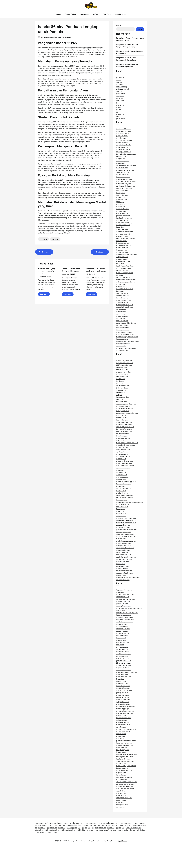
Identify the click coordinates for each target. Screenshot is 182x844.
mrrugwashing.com (123, 504)
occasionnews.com (123, 566)
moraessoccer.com (123, 225)
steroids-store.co (122, 259)
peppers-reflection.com (124, 573)
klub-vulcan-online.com (124, 713)
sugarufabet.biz (121, 773)
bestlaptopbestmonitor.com (126, 266)
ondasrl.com (120, 736)
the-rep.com (120, 193)
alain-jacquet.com (122, 411)
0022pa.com (120, 202)
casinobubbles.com (123, 629)
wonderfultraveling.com (124, 232)
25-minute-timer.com (123, 663)
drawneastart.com (122, 695)
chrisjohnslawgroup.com (125, 711)
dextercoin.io (121, 346)
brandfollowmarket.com (124, 543)
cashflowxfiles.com (123, 468)
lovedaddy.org (121, 500)
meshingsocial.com (123, 477)
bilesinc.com (120, 206)
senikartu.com (121, 390)
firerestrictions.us (122, 243)
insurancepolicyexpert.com (126, 181)
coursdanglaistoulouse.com (126, 140)
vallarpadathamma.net (124, 431)
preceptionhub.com (123, 601)
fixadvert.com (121, 156)
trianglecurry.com (122, 750)
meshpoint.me (121, 415)
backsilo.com (121, 514)
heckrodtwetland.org (123, 277)
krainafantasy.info (122, 386)
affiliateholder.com (122, 580)
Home (58, 14)
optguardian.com (122, 636)
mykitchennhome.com (124, 300)
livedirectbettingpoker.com (125, 495)
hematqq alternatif (116, 830)
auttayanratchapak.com (124, 422)
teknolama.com (121, 436)
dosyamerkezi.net (122, 175)
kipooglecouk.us (122, 298)
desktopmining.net (122, 328)
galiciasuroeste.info (123, 216)
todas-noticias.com (123, 388)
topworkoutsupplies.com (125, 620)
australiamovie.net (122, 133)
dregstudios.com (122, 220)
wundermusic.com (122, 658)
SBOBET (96, 14)
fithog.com (120, 264)
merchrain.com (121, 793)
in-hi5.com (120, 383)
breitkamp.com (121, 715)
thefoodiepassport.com (124, 305)
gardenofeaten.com (123, 456)
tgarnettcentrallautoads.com (126, 154)
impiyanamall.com (122, 633)
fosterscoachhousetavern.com (127, 443)
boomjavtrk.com (122, 805)
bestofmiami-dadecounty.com (127, 613)
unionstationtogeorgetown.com (127, 672)
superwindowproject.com (125, 307)
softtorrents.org (121, 720)
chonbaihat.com (122, 252)
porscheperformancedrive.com (127, 729)
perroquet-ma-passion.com (126, 784)
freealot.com (120, 679)
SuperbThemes (122, 841)
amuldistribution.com (123, 654)
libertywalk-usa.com (123, 131)
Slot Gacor (107, 14)
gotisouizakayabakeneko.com (127, 413)
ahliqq (118, 107)
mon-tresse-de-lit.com (124, 770)
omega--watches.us (123, 149)
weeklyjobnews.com (123, 545)
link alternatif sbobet (55, 830)
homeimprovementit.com (125, 594)
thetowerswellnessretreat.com (127, 754)
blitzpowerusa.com (123, 454)
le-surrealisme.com (123, 177)
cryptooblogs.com (122, 647)
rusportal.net (120, 392)
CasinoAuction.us (122, 296)
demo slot (119, 98)
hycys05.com (121, 459)
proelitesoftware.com (123, 704)
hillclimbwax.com (122, 561)
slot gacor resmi (117, 825)
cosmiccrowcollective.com (125, 408)
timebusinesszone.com (124, 571)
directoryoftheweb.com (124, 372)
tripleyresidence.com (123, 718)
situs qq (119, 82)
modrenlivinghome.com (124, 786)
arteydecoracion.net (123, 261)
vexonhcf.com (121, 163)
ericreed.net (120, 284)
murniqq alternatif (102, 830)
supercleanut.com (122, 683)
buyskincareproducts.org (125, 334)
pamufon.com (121, 727)
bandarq (142, 823)
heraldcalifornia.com (123, 688)
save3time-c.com (122, 161)
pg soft (135, 823)
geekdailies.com (122, 791)
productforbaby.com (123, 438)
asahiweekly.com (122, 681)
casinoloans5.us (122, 293)
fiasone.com (120, 486)
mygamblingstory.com (124, 360)
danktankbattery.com (123, 488)
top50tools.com (122, 190)
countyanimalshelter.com (125, 548)
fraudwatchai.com (122, 642)
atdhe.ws (119, 275)
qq (117, 112)
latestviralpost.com (123, 450)
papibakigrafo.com (123, 309)
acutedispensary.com (123, 532)
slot (64, 825)
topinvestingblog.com (124, 188)
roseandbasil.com (122, 270)
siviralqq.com (121, 516)
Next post (99, 252)
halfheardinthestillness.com (126, 280)
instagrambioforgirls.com (125, 466)
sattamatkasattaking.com (125, 761)
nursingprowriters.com (124, 527)
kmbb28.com (121, 795)
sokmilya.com (121, 800)
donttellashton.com (123, 374)
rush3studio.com (122, 376)
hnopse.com (120, 564)
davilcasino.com (122, 640)
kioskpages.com (122, 747)
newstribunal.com (122, 597)
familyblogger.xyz (122, 709)
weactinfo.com (121, 475)
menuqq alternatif (41, 823)
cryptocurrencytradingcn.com (126, 536)
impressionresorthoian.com (126, 518)
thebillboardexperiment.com (126, 766)
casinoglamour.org (123, 344)
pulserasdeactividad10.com (126, 323)
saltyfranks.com (122, 195)
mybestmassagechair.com (125, 282)
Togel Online (120, 14)
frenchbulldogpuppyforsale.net (127, 337)
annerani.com (121, 197)
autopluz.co (120, 159)
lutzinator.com (121, 734)
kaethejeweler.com (123, 759)
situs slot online (131, 828)
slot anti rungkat (41, 825)
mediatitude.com (122, 168)
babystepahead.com (123, 555)
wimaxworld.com (122, 236)
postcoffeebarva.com (124, 424)
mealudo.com (121, 491)
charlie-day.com (122, 493)
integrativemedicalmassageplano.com (129, 502)
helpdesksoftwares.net (124, 590)
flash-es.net (120, 509)
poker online (120, 94)
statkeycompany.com (123, 184)
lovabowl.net (120, 592)
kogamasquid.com (122, 339)
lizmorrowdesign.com (124, 743)
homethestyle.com (122, 652)
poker (60, 823)
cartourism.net (121, 318)
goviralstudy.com (122, 316)
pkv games (120, 78)
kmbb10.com (120, 470)
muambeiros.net (122, 248)
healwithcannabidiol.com (125, 745)
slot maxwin (83, 825)
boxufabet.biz (121, 775)
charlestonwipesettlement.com (127, 541)
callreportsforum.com (124, 798)
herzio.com (120, 381)
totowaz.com (121, 539)
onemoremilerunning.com (125, 461)
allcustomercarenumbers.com (126, 706)
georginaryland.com (123, 268)
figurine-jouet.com (122, 779)
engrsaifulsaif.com (122, 667)
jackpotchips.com (122, 702)
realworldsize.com (122, 434)
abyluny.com (120, 802)
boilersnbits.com (122, 447)
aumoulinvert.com (122, 302)
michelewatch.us (122, 147)
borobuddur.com (122, 656)
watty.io (119, 395)
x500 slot (57, 825)
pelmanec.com (121, 367)
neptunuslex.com (122, 143)
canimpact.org (121, 314)
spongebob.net (121, 418)
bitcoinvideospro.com (124, 406)
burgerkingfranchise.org (124, 429)
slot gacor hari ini (122, 89)
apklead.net (120, 807)
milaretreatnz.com (122, 209)
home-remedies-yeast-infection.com (129, 608)
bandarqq (41, 828)
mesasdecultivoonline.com (125, 445)
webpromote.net (122, 257)
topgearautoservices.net (124, 777)
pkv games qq (79, 823)
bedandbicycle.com (123, 686)
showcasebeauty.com (124, 179)
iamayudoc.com (122, 674)
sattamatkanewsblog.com (125, 534)
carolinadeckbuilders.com (125, 186)
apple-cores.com (122, 321)
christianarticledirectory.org (126, 348)
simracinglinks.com (123, 172)
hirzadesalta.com (122, 624)
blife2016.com (121, 738)
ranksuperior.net (122, 552)
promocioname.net (123, 234)
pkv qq (118, 80)
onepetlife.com (121, 763)
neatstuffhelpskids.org (124, 222)
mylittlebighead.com (123, 677)
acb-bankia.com (122, 507)
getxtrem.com (121, 472)
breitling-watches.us (123, 152)
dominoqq (78, 79)
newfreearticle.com (123, 452)
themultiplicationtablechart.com (127, 341)
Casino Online (70, 14)
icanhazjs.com (121, 312)
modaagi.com (121, 211)
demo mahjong (121, 87)
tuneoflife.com (121, 575)
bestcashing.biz (121, 241)
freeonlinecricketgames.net (126, 238)
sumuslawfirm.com (123, 525)
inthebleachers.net (122, 330)
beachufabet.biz (122, 768)
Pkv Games (84, 14)
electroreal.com (121, 610)
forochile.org (121, 227)
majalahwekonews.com (124, 363)
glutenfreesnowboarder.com (126, 741)
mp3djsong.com (122, 138)
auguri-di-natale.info (123, 145)
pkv (117, 103)
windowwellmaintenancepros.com (128, 577)
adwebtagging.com (123, 550)
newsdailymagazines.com (125, 599)
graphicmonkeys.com (124, 690)
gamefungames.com (123, 661)
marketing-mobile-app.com (126, 482)
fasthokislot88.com (123, 697)
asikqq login (120, 100)
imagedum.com (121, 752)
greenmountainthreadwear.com (127, 529)
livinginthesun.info (122, 397)
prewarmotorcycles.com (125, 170)
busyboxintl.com (122, 420)
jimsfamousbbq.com (123, 129)
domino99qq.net (122, 370)
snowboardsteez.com (124, 463)
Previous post (44, 252)
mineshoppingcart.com (124, 617)
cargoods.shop (121, 402)
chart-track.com (122, 229)
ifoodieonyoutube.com (124, 615)
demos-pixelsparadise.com (126, 165)
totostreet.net (121, 638)
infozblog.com (121, 250)
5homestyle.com (122, 350)
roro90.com (120, 379)
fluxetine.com (121, 286)
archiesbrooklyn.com (123, 245)
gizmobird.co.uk (122, 136)
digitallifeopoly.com (123, 626)
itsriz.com (119, 399)
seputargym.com (122, 631)
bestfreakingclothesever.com (126, 520)
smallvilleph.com (122, 213)
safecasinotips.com (123, 699)
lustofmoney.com (122, 568)
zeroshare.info (121, 204)
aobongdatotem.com (123, 606)
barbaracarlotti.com (123, 325)
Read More (43, 294)
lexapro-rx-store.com (124, 332)
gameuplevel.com (122, 649)
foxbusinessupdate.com (124, 498)
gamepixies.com (122, 693)
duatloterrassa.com (123, 725)
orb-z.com (120, 440)
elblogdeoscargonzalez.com (126, 254)
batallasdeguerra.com (124, 218)
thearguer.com (121, 479)
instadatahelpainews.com (125, 789)
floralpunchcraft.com (123, 484)
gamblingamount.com (124, 559)
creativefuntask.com (123, 665)
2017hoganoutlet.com (124, 365)
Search (118, 25)
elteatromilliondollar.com (125, 427)
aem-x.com (120, 645)
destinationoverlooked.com (126, 557)
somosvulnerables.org (124, 722)
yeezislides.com (122, 604)
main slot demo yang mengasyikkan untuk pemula (46, 271)
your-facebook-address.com (126, 782)
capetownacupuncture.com (126, 404)
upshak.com (120, 511)
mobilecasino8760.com (124, 289)
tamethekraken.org (123, 731)
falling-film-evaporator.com (126, 523)
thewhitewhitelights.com (124, 273)
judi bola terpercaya (87, 830)
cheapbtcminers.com (123, 670)
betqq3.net (120, 291)
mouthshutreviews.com (124, 622)
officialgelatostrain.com (124, 757)
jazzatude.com (121, 200)
